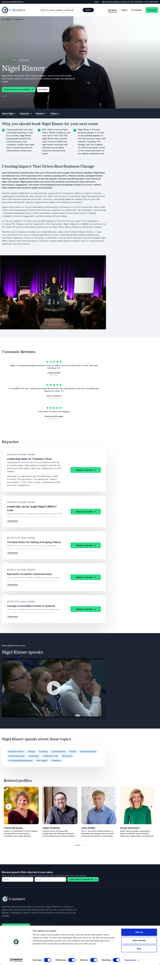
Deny (139, 948)
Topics (124, 10)
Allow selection (139, 940)
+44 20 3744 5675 (151, 2)
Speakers (112, 10)
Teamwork (55, 760)
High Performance (88, 751)
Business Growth (16, 751)
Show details (130, 960)
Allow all (139, 932)
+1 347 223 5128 (136, 2)
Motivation (67, 756)
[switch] (71, 960)
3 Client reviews (24, 60)
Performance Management (20, 760)
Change (31, 751)
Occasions (136, 10)
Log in (96, 2)
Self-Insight (41, 760)
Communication (58, 751)
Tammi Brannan (13, 827)
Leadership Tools (50, 756)
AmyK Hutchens (130, 827)
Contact (152, 10)
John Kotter (88, 827)
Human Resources (16, 756)
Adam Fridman (51, 827)
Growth (73, 751)
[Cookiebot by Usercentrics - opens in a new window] (16, 960)
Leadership (34, 756)
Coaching (43, 751)
